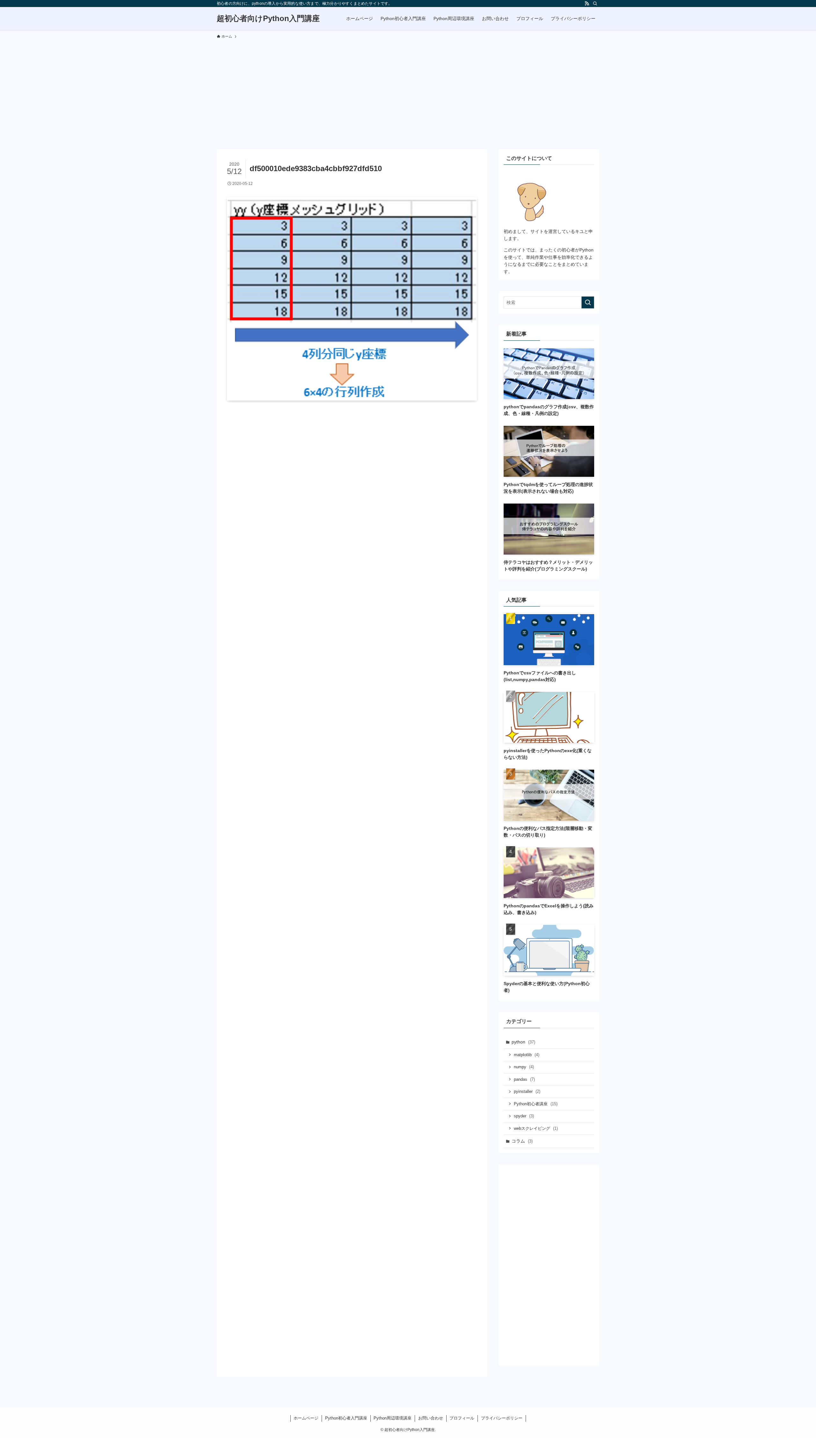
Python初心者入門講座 (346, 1418)
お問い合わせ (430, 1418)
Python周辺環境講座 (393, 1418)
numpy (524, 1066)
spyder (524, 1116)
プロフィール (461, 1418)
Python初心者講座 (535, 1103)
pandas (524, 1079)
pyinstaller (527, 1091)
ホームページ (306, 1418)
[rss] (587, 3)
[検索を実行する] (587, 302)
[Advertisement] (408, 91)
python (523, 1041)
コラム (522, 1141)
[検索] (595, 3)
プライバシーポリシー (501, 1418)
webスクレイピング (536, 1128)
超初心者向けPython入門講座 (268, 18)
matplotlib (526, 1054)
